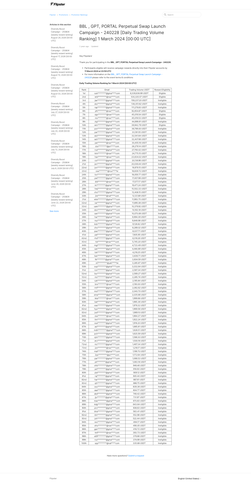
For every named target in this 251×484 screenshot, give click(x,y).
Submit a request (136, 455)
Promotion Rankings (79, 15)
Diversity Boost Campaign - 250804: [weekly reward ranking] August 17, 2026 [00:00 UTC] (62, 53)
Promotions (63, 15)
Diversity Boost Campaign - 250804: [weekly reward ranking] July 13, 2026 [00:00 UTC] (62, 147)
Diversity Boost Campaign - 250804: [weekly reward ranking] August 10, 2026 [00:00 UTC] (62, 72)
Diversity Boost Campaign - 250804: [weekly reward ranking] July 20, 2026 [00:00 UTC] (62, 128)
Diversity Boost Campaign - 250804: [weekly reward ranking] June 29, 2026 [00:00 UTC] (62, 181)
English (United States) (189, 478)
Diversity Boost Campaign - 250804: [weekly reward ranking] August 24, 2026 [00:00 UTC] (62, 35)
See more (54, 211)
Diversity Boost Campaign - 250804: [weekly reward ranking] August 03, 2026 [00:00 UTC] (62, 91)
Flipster (53, 15)
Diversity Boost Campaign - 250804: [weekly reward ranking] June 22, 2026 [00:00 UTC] (62, 200)
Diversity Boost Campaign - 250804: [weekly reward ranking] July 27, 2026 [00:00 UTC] (62, 109)
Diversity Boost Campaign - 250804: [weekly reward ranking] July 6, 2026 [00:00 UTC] (62, 164)
